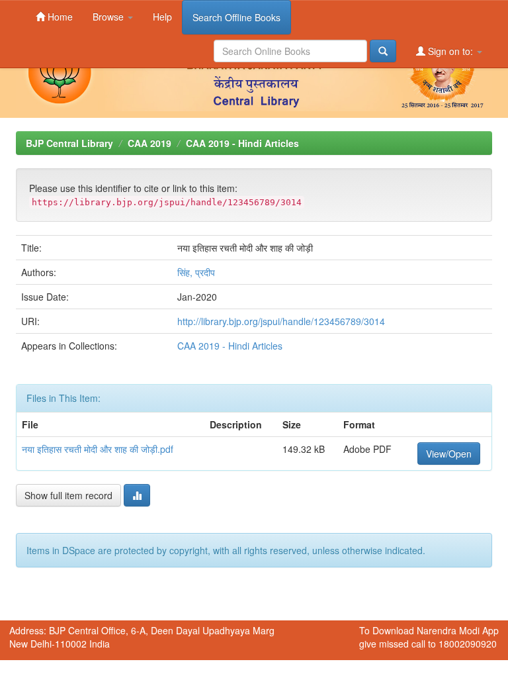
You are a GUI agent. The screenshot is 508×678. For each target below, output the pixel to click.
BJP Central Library (69, 143)
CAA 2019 (149, 143)
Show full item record (68, 495)
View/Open (449, 453)
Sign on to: (450, 51)
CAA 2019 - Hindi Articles (242, 143)
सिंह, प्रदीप (196, 272)
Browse (109, 16)
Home (59, 16)
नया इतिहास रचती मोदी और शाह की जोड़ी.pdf (97, 449)
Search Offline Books (236, 17)
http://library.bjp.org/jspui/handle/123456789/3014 (281, 321)
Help (162, 16)
